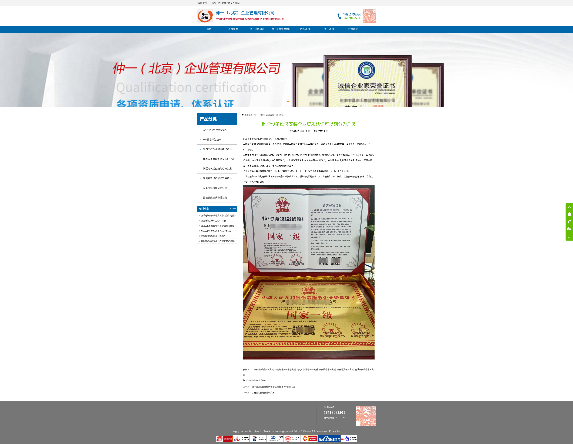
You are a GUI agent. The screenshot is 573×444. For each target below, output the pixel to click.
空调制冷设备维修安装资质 (217, 178)
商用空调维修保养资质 (307, 369)
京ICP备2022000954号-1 (323, 431)
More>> (232, 209)
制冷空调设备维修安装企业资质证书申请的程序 (273, 387)
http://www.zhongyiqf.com (254, 380)
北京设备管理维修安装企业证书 (220, 159)
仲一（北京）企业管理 (264, 115)
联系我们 (305, 29)
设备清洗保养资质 (345, 369)
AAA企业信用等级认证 (215, 130)
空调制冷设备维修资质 (285, 369)
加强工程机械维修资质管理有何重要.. (218, 226)
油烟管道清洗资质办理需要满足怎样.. (218, 241)
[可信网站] (309, 441)
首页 (209, 29)
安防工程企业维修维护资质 (217, 149)
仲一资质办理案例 (281, 29)
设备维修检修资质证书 (215, 188)
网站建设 (309, 431)
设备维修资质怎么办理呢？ (213, 236)
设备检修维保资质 (327, 369)
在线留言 (353, 29)
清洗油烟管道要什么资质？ (264, 393)
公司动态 (280, 115)
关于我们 (329, 29)
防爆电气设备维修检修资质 (217, 168)
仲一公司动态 (257, 29)
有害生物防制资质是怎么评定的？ (216, 231)
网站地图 (336, 431)
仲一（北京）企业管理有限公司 (261, 431)
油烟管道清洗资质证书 (215, 197)
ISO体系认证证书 (212, 139)
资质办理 (233, 29)
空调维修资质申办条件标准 (213, 221)
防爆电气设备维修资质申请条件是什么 (218, 215)
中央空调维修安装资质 (263, 369)
